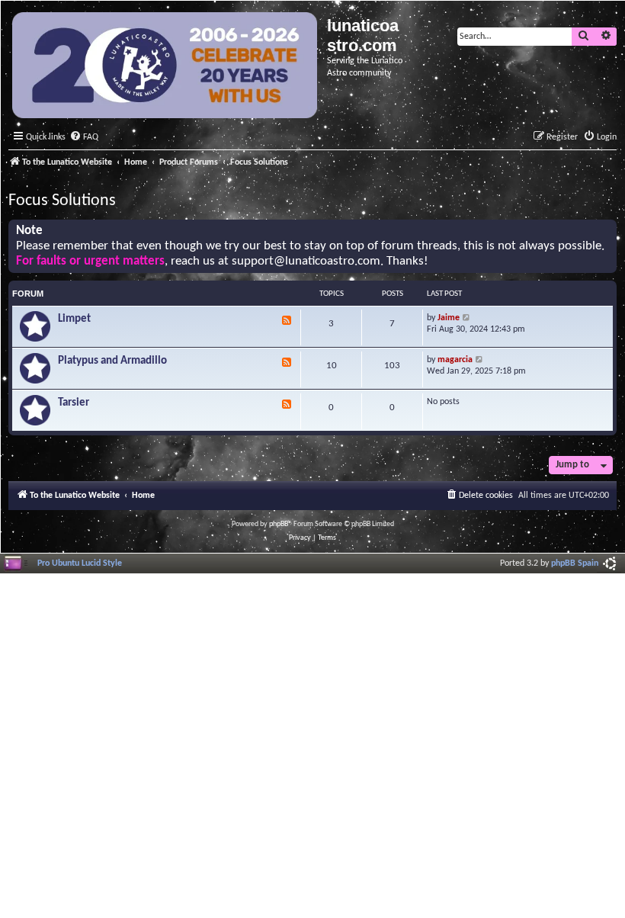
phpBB (278, 524)
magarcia (455, 359)
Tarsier (73, 403)
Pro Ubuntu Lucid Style (79, 563)
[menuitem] (83, 137)
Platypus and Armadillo (112, 361)
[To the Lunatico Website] (166, 67)
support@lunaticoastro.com (306, 261)
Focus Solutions (62, 201)
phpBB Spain (574, 563)
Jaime (449, 318)
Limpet (74, 319)
